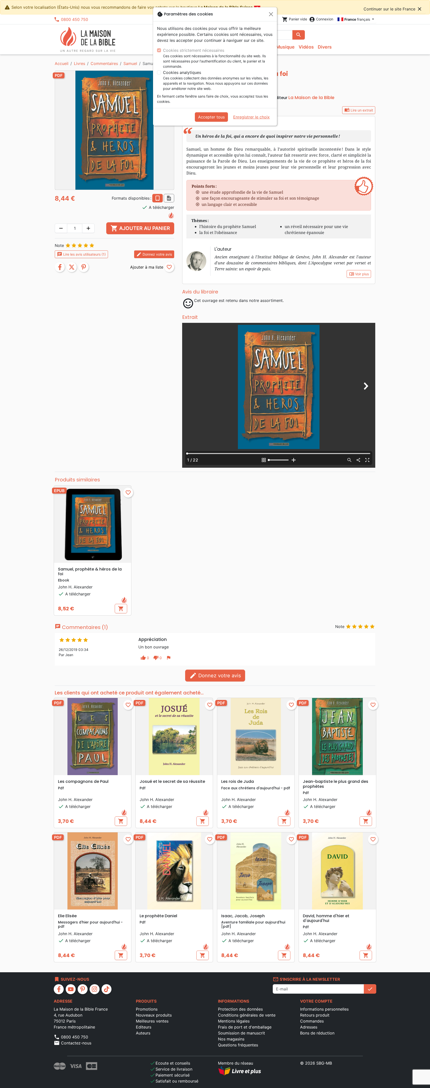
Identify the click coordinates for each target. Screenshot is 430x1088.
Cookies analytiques (182, 72)
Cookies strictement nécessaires (193, 50)
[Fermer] (271, 14)
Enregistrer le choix (251, 117)
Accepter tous (211, 117)
